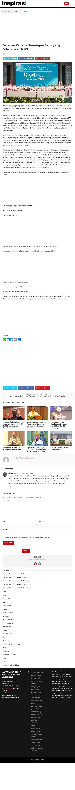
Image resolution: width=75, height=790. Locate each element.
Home (16, 11)
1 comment (26, 54)
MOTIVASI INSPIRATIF (10, 634)
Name (5, 521)
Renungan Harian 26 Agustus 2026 (14, 581)
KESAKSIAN (6, 630)
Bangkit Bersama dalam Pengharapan (59, 449)
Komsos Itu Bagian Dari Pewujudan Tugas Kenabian (13, 449)
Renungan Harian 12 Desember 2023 (52, 396)
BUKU (4, 595)
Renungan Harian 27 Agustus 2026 (14, 577)
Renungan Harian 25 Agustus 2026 (14, 584)
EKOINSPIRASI (7, 606)
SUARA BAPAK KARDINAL (11, 665)
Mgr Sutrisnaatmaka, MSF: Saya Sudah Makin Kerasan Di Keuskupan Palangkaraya (37, 449)
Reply (11, 487)
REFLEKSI (6, 651)
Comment (6, 501)
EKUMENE (6, 609)
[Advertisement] (37, 27)
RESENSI (6, 658)
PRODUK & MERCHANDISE (11, 644)
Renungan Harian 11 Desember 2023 (22, 396)
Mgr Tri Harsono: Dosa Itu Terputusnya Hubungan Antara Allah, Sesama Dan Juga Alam (36, 425)
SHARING (6, 662)
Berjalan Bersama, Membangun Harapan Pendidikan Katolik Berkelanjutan (58, 425)
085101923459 (8, 688)
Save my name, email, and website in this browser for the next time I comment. (27, 537)
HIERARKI (25, 11)
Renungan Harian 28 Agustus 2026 (14, 574)
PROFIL (5, 648)
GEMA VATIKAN (8, 613)
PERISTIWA (6, 641)
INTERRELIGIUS (8, 627)
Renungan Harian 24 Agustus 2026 (14, 588)
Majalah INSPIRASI (39, 759)
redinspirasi (9, 54)
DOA (4, 602)
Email (41, 521)
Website (5, 529)
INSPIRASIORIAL (8, 623)
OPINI (5, 637)
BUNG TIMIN (7, 599)
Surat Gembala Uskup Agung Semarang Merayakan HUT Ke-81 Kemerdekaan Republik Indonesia (13, 425)
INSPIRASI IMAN (8, 620)
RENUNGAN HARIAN (9, 654)
